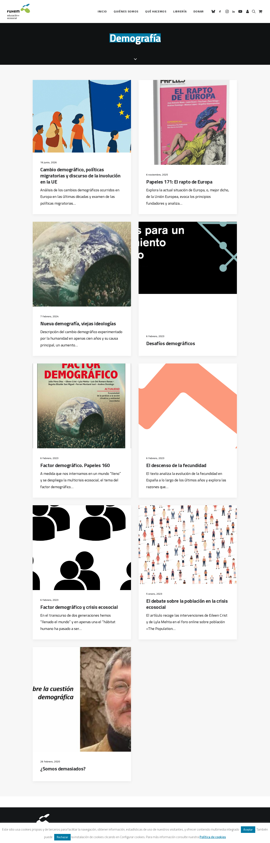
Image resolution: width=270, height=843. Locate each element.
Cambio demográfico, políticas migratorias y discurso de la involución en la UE (80, 175)
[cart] (260, 11)
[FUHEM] (18, 11)
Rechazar (62, 837)
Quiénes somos (126, 11)
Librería (180, 11)
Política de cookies (213, 837)
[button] (214, 11)
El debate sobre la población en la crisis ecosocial (187, 604)
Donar (198, 11)
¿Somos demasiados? (62, 768)
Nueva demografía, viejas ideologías (78, 323)
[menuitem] (102, 11)
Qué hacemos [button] (155, 11)
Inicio (102, 11)
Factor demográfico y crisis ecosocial (79, 607)
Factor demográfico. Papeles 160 (74, 465)
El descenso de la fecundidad (176, 465)
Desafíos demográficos (170, 343)
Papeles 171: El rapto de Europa (179, 181)
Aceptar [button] (248, 829)
